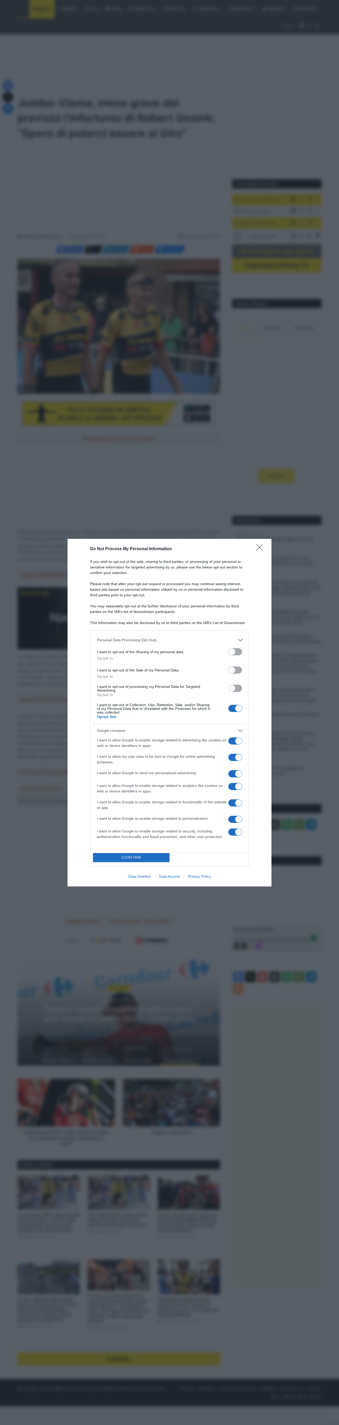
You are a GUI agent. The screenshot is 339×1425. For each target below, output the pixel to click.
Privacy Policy (199, 876)
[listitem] (169, 640)
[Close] (261, 549)
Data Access (169, 876)
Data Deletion (139, 876)
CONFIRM (131, 857)
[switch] (235, 651)
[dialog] (169, 712)
